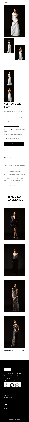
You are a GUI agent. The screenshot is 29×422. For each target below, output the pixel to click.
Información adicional (10, 161)
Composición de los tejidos (14, 144)
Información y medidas (13, 138)
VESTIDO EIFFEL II (8, 314)
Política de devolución (9, 400)
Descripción (7, 157)
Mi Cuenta (6, 408)
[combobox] (18, 117)
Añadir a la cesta (11, 124)
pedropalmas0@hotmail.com (10, 380)
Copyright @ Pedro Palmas (14, 419)
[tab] (14, 157)
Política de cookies (8, 397)
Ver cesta (6, 411)
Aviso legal (6, 395)
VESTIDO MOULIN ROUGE (10, 278)
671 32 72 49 (7, 378)
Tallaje (6, 117)
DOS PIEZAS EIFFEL (8, 350)
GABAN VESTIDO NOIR (9, 242)
